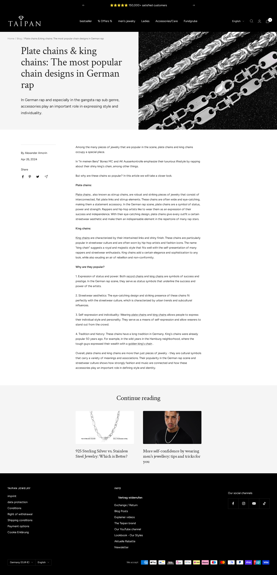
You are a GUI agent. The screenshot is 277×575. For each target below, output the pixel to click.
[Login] (259, 21)
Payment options (18, 526)
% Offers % (105, 21)
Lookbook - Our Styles (128, 535)
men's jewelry (126, 21)
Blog (19, 38)
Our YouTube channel (127, 529)
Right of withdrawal (20, 514)
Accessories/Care (166, 21)
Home (11, 38)
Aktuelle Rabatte (124, 541)
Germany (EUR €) (19, 562)
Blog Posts (121, 511)
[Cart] (267, 21)
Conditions (14, 508)
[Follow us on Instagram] (243, 503)
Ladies (145, 21)
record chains (134, 276)
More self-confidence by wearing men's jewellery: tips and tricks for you (171, 456)
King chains (83, 238)
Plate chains (83, 194)
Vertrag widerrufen (130, 497)
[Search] (251, 21)
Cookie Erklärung (18, 532)
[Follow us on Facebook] (233, 503)
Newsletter (121, 547)
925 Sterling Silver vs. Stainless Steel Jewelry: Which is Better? (102, 453)
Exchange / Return (126, 505)
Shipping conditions (20, 520)
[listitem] (23, 176)
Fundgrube (190, 21)
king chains (156, 276)
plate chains (138, 314)
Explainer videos (124, 517)
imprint (12, 496)
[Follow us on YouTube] (254, 503)
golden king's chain (140, 343)
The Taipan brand (125, 523)
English (236, 21)
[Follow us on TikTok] (264, 503)
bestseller (86, 21)
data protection (18, 502)
